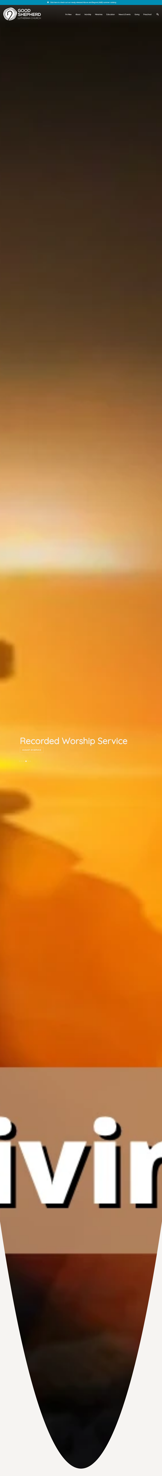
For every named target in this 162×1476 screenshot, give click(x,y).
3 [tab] (23, 761)
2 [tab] (21, 761)
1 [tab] (19, 761)
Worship (87, 14)
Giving (137, 14)
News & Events (125, 14)
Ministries (98, 14)
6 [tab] (30, 761)
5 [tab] (28, 761)
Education (110, 14)
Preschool (147, 14)
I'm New (68, 14)
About (77, 14)
